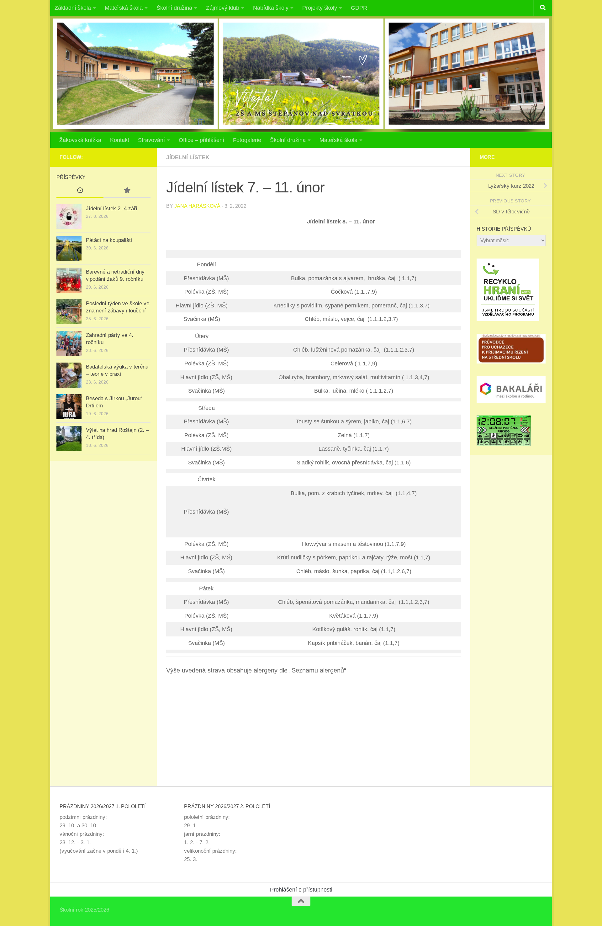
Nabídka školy (270, 8)
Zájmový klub (222, 8)
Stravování (151, 140)
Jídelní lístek (187, 157)
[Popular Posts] (126, 191)
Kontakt (119, 140)
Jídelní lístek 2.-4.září (111, 209)
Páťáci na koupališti (109, 240)
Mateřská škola (124, 8)
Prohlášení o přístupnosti (301, 890)
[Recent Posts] (79, 191)
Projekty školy (319, 8)
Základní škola (73, 8)
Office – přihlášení (201, 140)
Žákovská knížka (80, 140)
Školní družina (174, 8)
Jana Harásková (197, 206)
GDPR (359, 8)
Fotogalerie (247, 140)
